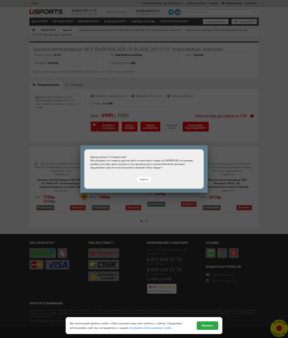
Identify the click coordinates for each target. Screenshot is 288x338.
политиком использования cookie (150, 327)
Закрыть (144, 179)
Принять (207, 325)
